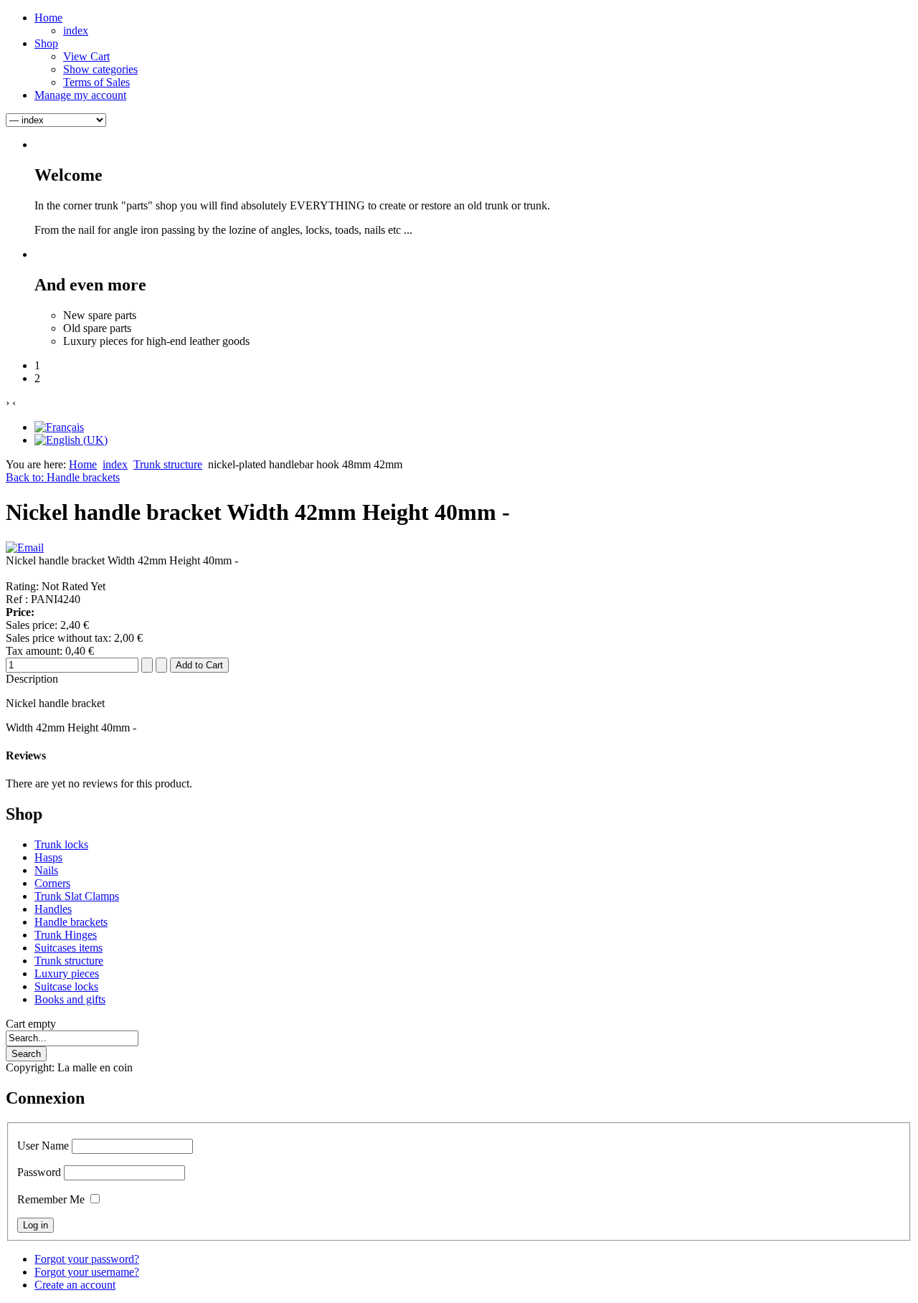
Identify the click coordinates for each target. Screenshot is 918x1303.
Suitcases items (68, 948)
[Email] (25, 547)
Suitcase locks (66, 986)
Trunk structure (167, 464)
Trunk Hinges (65, 935)
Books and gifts (69, 999)
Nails (46, 870)
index (115, 464)
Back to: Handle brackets (63, 477)
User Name (43, 1145)
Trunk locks (61, 844)
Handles (53, 909)
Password (39, 1172)
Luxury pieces (66, 973)
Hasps (48, 857)
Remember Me (51, 1199)
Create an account (74, 1285)
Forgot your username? (86, 1272)
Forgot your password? (86, 1259)
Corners (52, 883)
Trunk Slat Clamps (76, 896)
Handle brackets (71, 922)
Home (83, 464)
